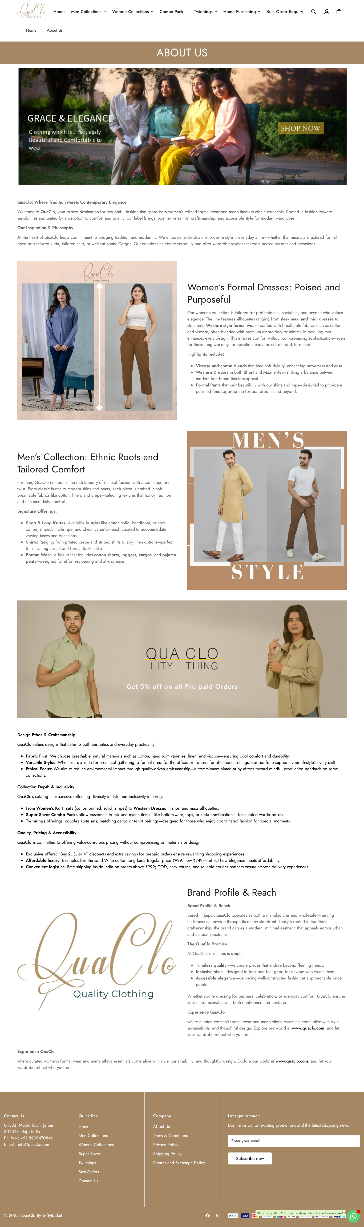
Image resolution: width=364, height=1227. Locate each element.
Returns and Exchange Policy (179, 1163)
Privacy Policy (165, 1145)
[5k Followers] (218, 1215)
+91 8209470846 (37, 1138)
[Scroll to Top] (353, 1198)
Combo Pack (171, 12)
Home (59, 12)
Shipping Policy (167, 1154)
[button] (339, 12)
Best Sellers (89, 1172)
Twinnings (203, 12)
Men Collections (86, 12)
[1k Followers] (207, 1215)
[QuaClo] (31, 11)
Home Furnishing (239, 12)
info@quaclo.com (33, 1144)
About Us (161, 1126)
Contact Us (88, 1181)
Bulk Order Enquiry (284, 12)
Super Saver (89, 1154)
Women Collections (130, 12)
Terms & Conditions (170, 1136)
